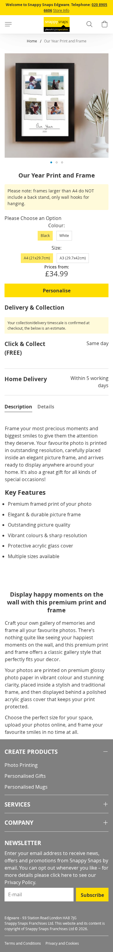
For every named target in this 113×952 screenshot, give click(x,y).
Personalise (57, 290)
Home (32, 40)
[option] (45, 236)
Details (45, 406)
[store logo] (57, 24)
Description (18, 406)
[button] (51, 162)
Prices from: (56, 267)
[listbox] (56, 237)
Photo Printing (21, 765)
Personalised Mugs (26, 787)
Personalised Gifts (25, 776)
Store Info (61, 10)
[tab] (18, 406)
